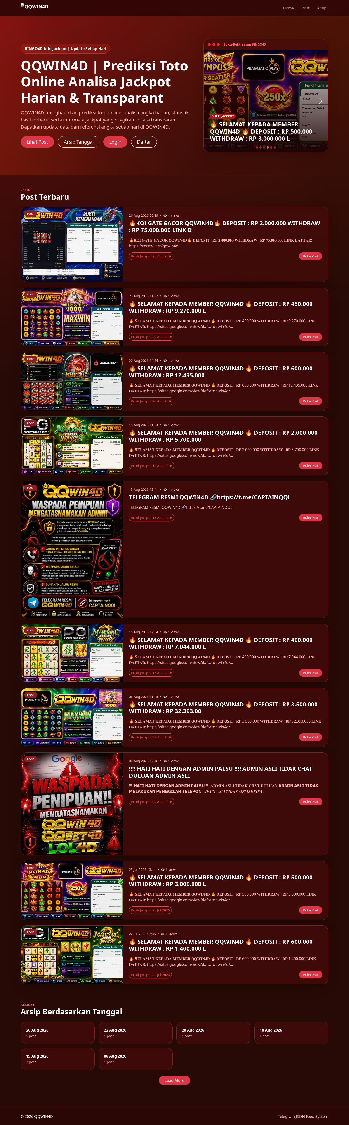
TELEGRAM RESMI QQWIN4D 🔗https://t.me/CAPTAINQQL (210, 497)
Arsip (321, 8)
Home (288, 8)
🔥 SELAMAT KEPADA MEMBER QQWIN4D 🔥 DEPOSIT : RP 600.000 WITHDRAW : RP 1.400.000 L (221, 945)
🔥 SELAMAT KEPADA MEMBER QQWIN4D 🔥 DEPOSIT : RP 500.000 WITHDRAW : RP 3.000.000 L (221, 880)
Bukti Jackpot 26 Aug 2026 (151, 256)
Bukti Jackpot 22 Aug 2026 (151, 337)
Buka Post (310, 256)
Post (306, 8)
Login (115, 142)
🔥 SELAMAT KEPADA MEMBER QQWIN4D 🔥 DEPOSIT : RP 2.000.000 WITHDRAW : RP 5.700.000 (223, 436)
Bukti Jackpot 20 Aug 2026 (151, 401)
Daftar (144, 142)
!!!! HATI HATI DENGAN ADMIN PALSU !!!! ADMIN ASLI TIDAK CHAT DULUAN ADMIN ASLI (220, 772)
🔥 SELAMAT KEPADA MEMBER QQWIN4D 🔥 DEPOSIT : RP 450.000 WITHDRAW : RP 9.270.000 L (221, 307)
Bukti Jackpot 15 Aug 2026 (151, 517)
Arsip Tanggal (79, 142)
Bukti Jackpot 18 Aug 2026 (151, 465)
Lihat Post (37, 142)
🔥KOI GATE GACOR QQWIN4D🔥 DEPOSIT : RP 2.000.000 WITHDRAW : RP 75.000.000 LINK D (224, 226)
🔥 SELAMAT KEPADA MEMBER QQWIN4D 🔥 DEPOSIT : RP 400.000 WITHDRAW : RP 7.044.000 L (221, 643)
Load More (174, 1080)
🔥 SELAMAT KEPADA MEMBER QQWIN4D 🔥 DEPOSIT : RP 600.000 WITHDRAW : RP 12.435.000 (221, 371)
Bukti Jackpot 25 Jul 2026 (150, 910)
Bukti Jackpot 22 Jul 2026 (150, 974)
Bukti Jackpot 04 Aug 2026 (151, 801)
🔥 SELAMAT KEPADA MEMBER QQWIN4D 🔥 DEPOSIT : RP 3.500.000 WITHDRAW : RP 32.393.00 (223, 707)
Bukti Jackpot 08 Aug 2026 (151, 737)
